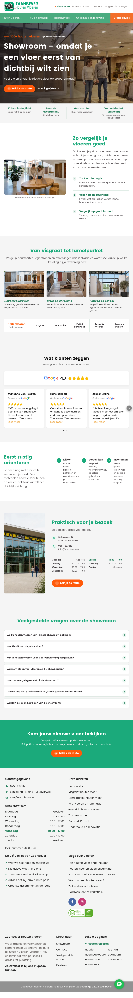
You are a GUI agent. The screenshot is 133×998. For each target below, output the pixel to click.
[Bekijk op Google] (25, 398)
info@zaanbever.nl (68, 549)
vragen (109, 6)
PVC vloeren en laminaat (84, 803)
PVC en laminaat (38, 18)
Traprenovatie (62, 18)
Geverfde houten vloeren (84, 809)
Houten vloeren (78, 786)
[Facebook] (72, 902)
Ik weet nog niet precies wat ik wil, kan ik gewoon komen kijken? (44, 692)
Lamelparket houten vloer (85, 798)
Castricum (114, 959)
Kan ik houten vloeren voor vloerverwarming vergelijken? (40, 658)
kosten (86, 6)
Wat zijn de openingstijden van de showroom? (34, 703)
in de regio (121, 6)
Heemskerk (92, 964)
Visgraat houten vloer (82, 792)
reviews (76, 6)
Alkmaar (113, 949)
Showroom (63, 944)
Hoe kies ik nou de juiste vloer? (25, 646)
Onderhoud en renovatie (90, 18)
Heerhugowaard (95, 954)
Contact (61, 949)
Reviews (61, 965)
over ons (97, 6)
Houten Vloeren (11, 18)
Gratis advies (122, 18)
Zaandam (114, 954)
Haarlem (90, 949)
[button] (3, 408)
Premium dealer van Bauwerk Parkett (92, 874)
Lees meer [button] (14, 422)
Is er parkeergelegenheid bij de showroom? (33, 680)
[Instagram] (82, 902)
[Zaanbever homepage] (21, 6)
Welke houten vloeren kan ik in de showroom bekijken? (39, 635)
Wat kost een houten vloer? (86, 880)
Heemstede (92, 959)
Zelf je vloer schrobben (83, 886)
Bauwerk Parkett (78, 821)
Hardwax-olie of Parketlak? (85, 892)
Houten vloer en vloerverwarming (90, 868)
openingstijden (47, 88)
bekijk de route (22, 88)
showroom (63, 6)
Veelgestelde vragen (64, 957)
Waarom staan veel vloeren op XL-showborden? (35, 669)
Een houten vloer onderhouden (88, 863)
